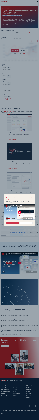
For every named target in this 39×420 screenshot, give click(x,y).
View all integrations (13, 223)
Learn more (26, 223)
